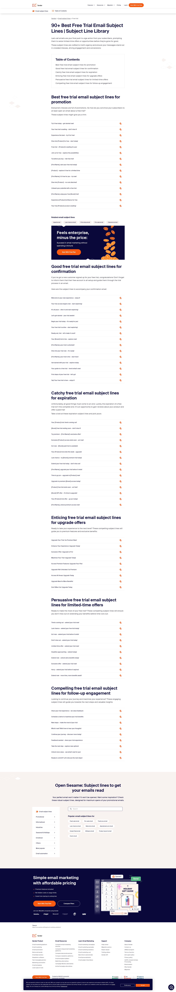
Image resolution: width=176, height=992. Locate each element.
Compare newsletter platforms (64, 956)
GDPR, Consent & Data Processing (131, 961)
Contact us (127, 947)
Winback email (89, 831)
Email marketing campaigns (86, 944)
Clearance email (112, 222)
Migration (110, 5)
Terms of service (129, 952)
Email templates (37, 965)
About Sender (128, 944)
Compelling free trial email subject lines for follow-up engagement (84, 83)
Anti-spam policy (129, 955)
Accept (143, 985)
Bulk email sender (37, 952)
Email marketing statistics (86, 950)
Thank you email (102, 821)
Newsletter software (38, 957)
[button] (171, 987)
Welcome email (90, 826)
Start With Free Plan (136, 5)
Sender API (104, 955)
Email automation (37, 950)
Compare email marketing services (63, 945)
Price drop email (85, 222)
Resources (100, 5)
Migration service (106, 947)
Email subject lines (64, 18)
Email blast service (37, 955)
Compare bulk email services (63, 953)
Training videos (105, 952)
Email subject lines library (85, 960)
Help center (104, 944)
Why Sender (128, 967)
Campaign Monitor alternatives (64, 964)
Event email (73, 836)
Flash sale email (74, 821)
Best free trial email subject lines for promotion (76, 65)
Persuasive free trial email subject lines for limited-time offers (82, 79)
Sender (53, 18)
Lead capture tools (37, 968)
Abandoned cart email (106, 826)
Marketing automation (38, 962)
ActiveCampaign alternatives (63, 966)
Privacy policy (128, 957)
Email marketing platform (39, 944)
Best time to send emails (85, 955)
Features (90, 5)
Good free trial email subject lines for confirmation (77, 68)
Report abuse (105, 950)
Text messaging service (39, 960)
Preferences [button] (64, 986)
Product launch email (105, 831)
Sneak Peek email (75, 831)
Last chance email (70, 222)
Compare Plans (69, 904)
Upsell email (56, 222)
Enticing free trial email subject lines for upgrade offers (79, 76)
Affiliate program (129, 950)
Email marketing (37, 947)
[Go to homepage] (37, 5)
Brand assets (128, 964)
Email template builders (62, 958)
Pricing (119, 5)
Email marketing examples (86, 947)
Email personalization (84, 957)
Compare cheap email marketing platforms (65, 950)
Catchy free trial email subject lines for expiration (76, 72)
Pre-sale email (99, 222)
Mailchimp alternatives (62, 961)
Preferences (127, 985)
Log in (126, 5)
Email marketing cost (84, 952)
